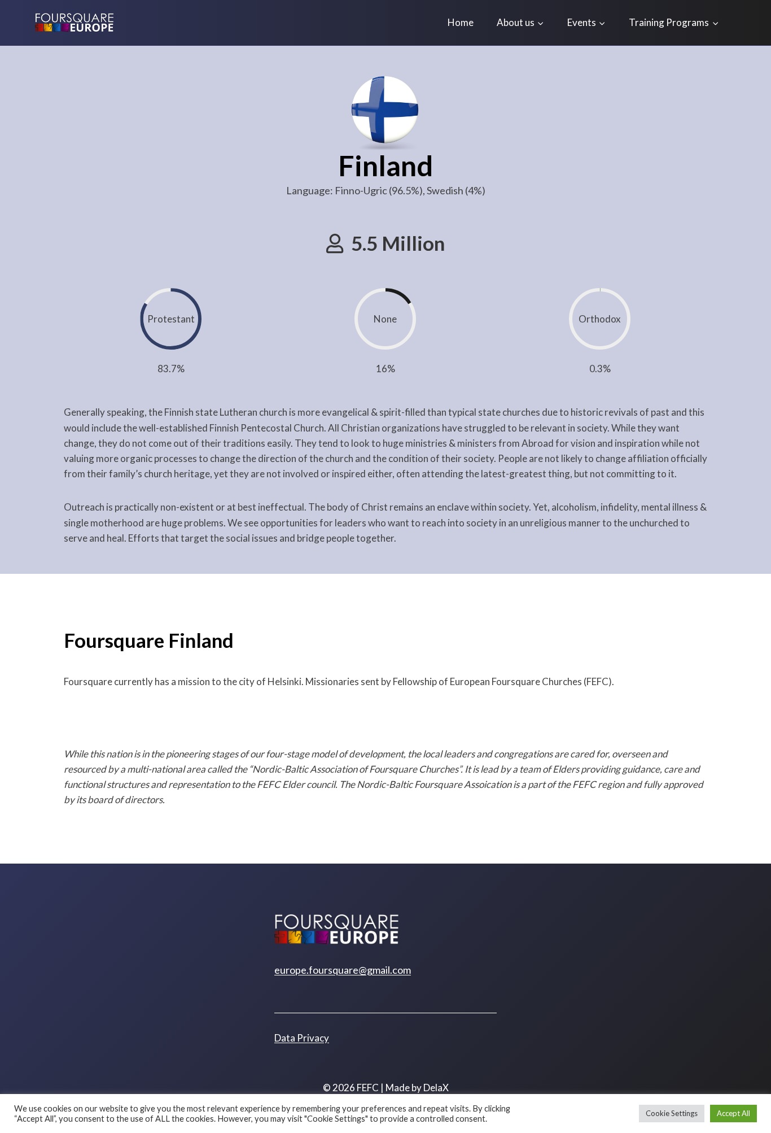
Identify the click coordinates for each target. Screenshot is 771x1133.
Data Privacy (301, 1038)
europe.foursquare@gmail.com (342, 970)
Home (461, 22)
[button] (385, 243)
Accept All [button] (733, 1113)
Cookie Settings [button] (672, 1113)
